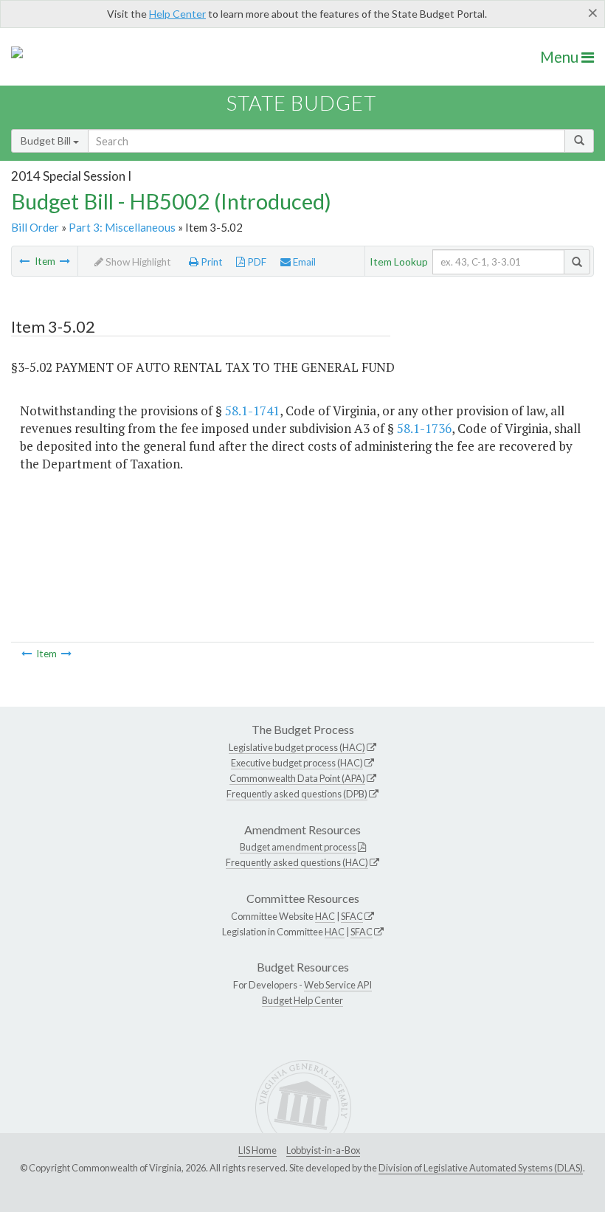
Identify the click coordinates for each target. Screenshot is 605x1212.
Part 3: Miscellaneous (122, 227)
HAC (325, 916)
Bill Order (35, 227)
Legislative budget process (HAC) (297, 747)
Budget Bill (47, 140)
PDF (255, 262)
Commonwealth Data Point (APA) (297, 778)
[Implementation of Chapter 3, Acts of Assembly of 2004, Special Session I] (65, 261)
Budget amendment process (298, 847)
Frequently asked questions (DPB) (297, 794)
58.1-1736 (424, 428)
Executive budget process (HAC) (297, 763)
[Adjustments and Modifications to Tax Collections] (24, 261)
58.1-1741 (252, 410)
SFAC (352, 916)
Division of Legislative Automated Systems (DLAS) (480, 1168)
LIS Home (257, 1150)
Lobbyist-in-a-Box (323, 1150)
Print (210, 262)
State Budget (301, 103)
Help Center (177, 13)
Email (303, 262)
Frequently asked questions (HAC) (297, 862)
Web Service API (338, 985)
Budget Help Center (302, 1000)
